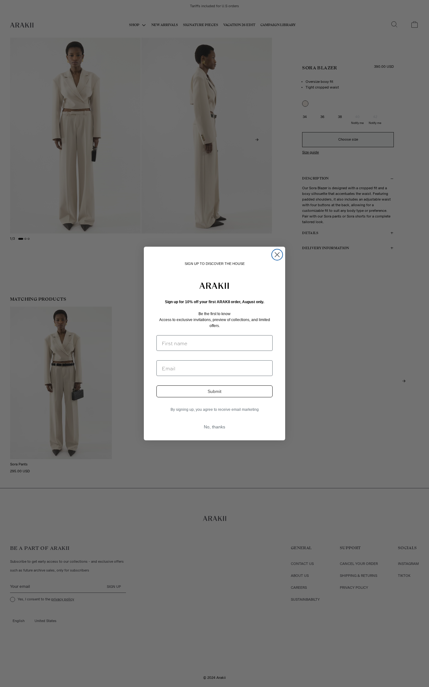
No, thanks (214, 426)
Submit (214, 391)
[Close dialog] (277, 254)
